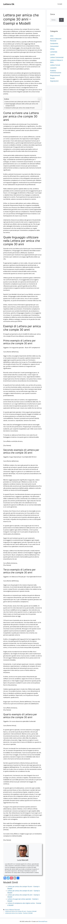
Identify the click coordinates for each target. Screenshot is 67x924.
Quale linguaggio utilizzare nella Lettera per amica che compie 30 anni (21, 105)
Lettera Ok (8, 4)
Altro (51, 36)
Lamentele (53, 52)
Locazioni (53, 68)
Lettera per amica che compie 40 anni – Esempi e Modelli (20, 911)
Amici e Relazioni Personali (12, 909)
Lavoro (52, 54)
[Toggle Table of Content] (38, 99)
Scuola (52, 78)
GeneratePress (42, 921)
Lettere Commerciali (56, 57)
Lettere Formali (55, 65)
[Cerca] (61, 20)
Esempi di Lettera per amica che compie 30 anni (20, 108)
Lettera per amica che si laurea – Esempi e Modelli (18, 913)
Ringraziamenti (55, 75)
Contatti (60, 4)
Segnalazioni (54, 81)
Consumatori (54, 46)
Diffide (52, 49)
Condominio (54, 43)
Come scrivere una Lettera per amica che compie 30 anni (22, 101)
